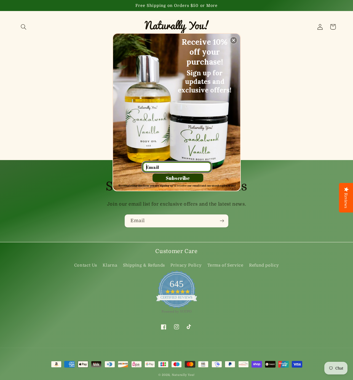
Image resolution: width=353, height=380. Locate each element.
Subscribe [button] (178, 178)
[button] (233, 40)
